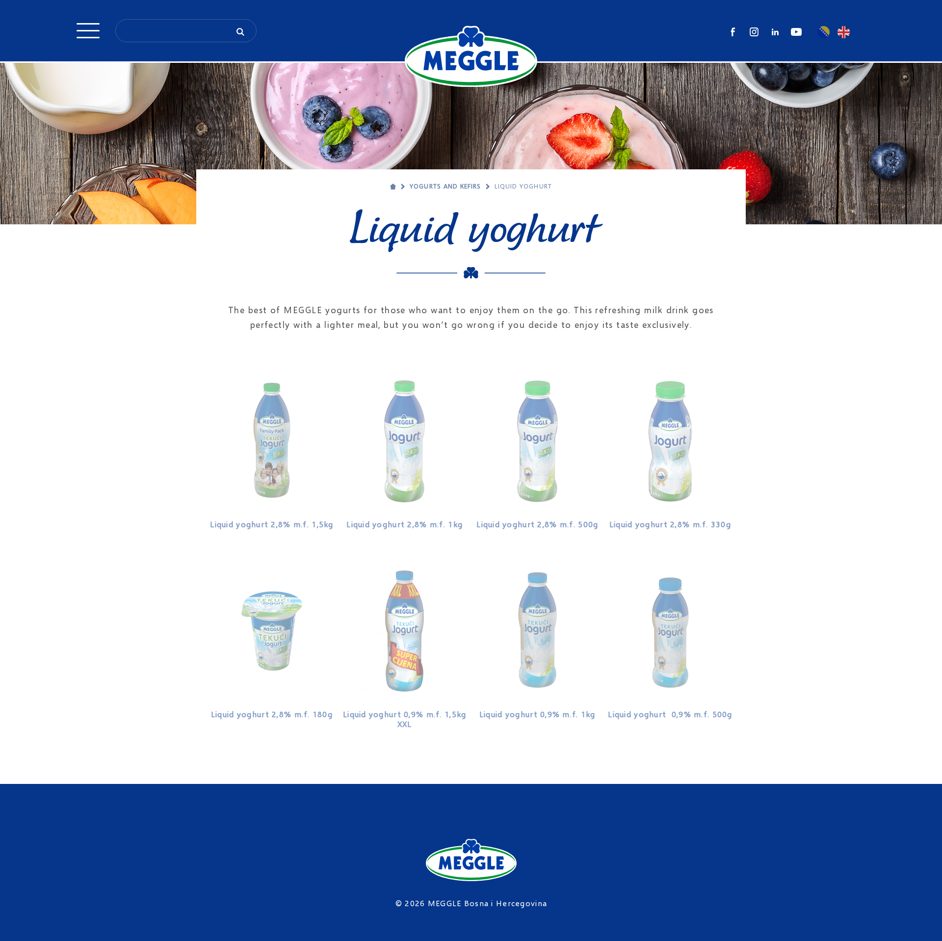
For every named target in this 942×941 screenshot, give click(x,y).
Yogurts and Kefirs (445, 186)
